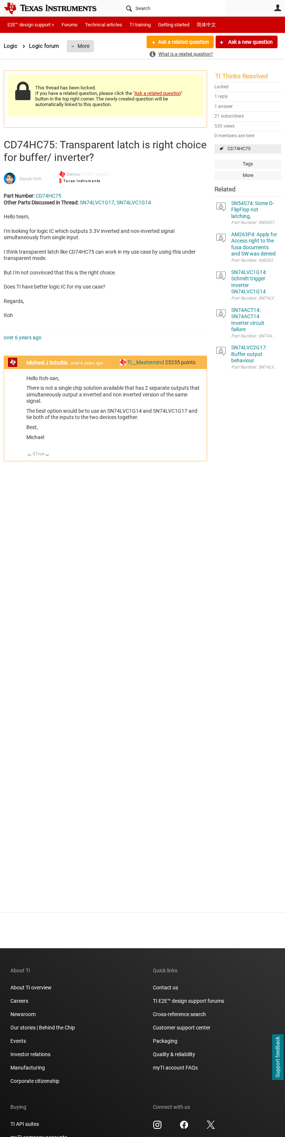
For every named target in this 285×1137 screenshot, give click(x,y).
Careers (19, 1001)
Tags (248, 164)
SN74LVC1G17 (97, 202)
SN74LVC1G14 (134, 202)
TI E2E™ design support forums (188, 1001)
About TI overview (31, 988)
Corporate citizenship (34, 1081)
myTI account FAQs (175, 1068)
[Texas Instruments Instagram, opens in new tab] (157, 1127)
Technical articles (103, 24)
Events (18, 1041)
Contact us (165, 988)
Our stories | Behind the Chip (42, 1028)
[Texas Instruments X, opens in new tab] (210, 1127)
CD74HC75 (238, 148)
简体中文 (206, 24)
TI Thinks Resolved (241, 76)
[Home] (56, 8)
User (277, 7)
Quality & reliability (174, 1054)
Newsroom (23, 1014)
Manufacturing (27, 1068)
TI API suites (24, 1124)
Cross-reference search (179, 1014)
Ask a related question (183, 42)
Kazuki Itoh (30, 178)
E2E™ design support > (30, 24)
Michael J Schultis (47, 363)
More (83, 46)
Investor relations (30, 1054)
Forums (70, 24)
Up (29, 455)
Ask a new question (250, 42)
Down (47, 455)
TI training (140, 24)
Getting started (173, 24)
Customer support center (181, 1028)
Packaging (165, 1041)
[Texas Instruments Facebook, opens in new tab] (184, 1127)
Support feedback (278, 1057)
